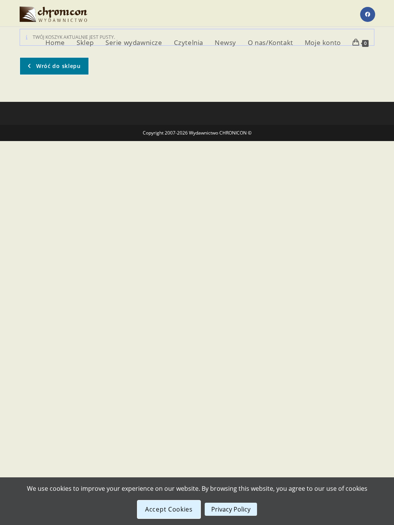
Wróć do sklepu (57, 66)
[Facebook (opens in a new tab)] (367, 14)
